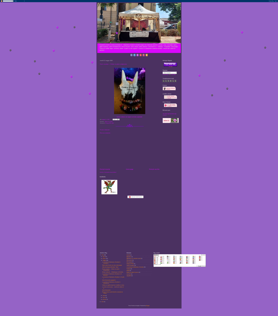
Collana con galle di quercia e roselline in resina (113, 285)
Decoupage (129, 261)
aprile (104, 295)
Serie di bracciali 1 (106, 290)
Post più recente (105, 169)
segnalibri (129, 275)
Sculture (128, 268)
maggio (104, 260)
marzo (104, 297)
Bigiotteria (129, 256)
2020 (102, 255)
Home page (129, 169)
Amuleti (128, 255)
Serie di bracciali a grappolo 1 (109, 280)
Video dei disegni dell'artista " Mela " (110, 267)
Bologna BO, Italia (109, 123)
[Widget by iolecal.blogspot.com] (131, 54)
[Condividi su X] (116, 119)
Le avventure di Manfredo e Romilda (135, 267)
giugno (104, 258)
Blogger (147, 305)
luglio (104, 256)
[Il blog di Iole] (171, 122)
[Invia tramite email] (113, 119)
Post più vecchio (154, 169)
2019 (102, 301)
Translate (173, 74)
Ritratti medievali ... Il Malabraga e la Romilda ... (113, 272)
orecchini (129, 274)
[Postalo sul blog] (114, 119)
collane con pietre (108, 121)
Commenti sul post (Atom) (110, 172)
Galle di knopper (130, 265)
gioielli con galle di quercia (133, 272)
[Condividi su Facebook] (117, 119)
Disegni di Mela (130, 263)
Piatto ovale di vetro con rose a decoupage (112, 265)
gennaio (104, 299)
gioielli (128, 270)
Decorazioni (129, 260)
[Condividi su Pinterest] (119, 119)
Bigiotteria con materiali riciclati (134, 258)
